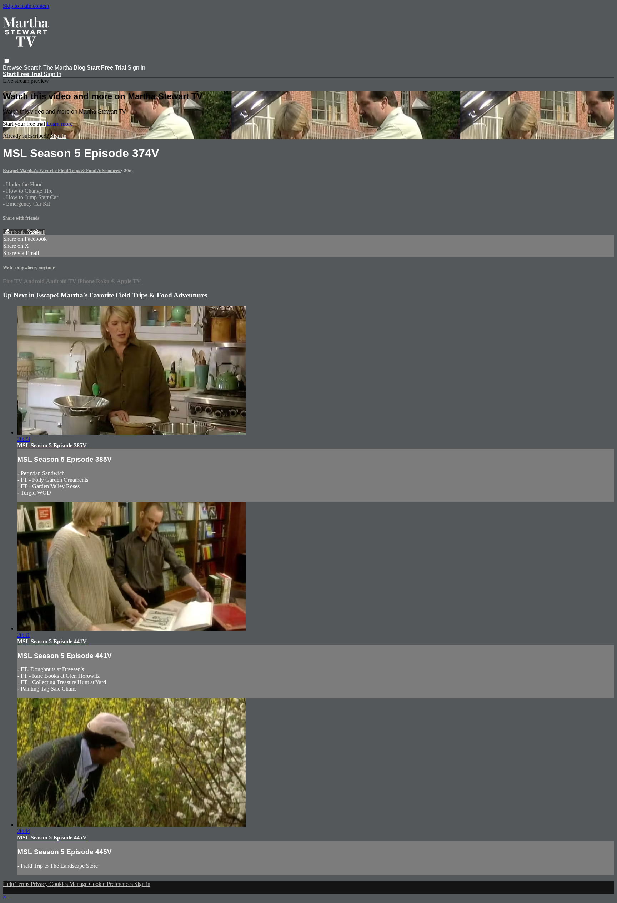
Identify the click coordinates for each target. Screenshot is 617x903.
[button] (6, 61)
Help (9, 884)
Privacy (40, 884)
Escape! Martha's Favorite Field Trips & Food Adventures (62, 170)
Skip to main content (26, 6)
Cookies (59, 884)
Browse (13, 68)
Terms (23, 884)
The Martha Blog (64, 68)
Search (33, 68)
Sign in (136, 68)
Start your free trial (24, 124)
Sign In (52, 74)
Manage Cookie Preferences (101, 884)
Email (38, 232)
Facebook (14, 232)
